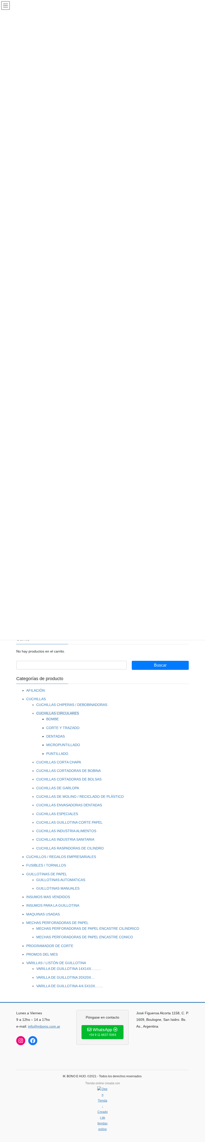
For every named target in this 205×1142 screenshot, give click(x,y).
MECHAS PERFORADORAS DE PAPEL (57, 923)
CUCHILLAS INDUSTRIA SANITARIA (65, 839)
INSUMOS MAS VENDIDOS (48, 897)
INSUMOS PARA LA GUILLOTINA (52, 905)
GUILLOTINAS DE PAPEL (46, 874)
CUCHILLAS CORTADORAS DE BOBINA (68, 771)
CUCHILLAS (36, 699)
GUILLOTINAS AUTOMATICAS (60, 880)
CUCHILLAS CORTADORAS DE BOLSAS (69, 779)
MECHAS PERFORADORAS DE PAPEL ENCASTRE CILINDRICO (87, 928)
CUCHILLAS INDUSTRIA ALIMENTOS (66, 831)
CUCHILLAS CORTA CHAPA (58, 762)
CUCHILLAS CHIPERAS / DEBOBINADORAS (71, 705)
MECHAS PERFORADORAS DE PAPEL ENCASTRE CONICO (84, 937)
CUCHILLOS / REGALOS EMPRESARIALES (61, 857)
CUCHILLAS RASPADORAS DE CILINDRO (70, 848)
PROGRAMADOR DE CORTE (49, 946)
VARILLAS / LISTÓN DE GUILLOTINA (56, 963)
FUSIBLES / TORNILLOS (46, 865)
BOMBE (52, 719)
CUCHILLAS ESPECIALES (57, 814)
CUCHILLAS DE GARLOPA (57, 788)
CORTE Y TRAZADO (63, 728)
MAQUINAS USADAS (43, 914)
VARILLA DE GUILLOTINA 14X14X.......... (68, 969)
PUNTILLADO (57, 754)
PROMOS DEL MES (42, 954)
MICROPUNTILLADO (63, 745)
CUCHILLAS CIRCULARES (57, 713)
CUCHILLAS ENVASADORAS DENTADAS (69, 805)
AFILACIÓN (35, 690)
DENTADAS (55, 736)
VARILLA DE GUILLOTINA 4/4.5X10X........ (69, 986)
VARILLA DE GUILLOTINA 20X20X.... (65, 977)
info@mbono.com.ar (44, 1026)
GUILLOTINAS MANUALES (58, 888)
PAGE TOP (195, 1103)
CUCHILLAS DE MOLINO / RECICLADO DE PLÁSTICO (80, 797)
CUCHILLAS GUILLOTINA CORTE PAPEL (69, 822)
